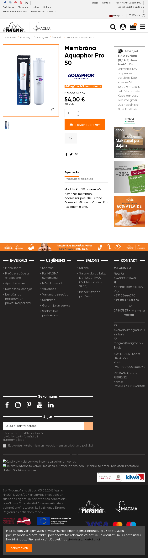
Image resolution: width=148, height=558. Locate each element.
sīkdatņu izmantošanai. (84, 539)
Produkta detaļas (79, 179)
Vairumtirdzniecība (29, 7)
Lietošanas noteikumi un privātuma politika (18, 299)
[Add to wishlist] (71, 138)
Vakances (49, 289)
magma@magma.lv (127, 343)
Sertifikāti (49, 300)
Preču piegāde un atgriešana (17, 275)
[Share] (66, 154)
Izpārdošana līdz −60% (43, 11)
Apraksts (72, 172)
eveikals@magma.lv (128, 330)
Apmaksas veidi (16, 283)
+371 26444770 (124, 295)
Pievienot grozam (88, 125)
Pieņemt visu (19, 548)
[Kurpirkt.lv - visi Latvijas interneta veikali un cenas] (39, 461)
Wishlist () (138, 15)
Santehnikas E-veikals (15, 11)
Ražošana (8, 7)
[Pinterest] (76, 154)
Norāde (70, 93)
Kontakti (107, 2)
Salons (47, 7)
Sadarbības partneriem (50, 313)
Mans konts (13, 268)
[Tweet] (71, 154)
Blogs (95, 2)
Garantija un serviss (56, 305)
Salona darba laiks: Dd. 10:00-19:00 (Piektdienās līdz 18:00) (92, 280)
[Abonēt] (88, 426)
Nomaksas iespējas (19, 289)
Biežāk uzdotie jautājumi (131, 7)
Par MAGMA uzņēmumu (128, 2)
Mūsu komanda (53, 283)
